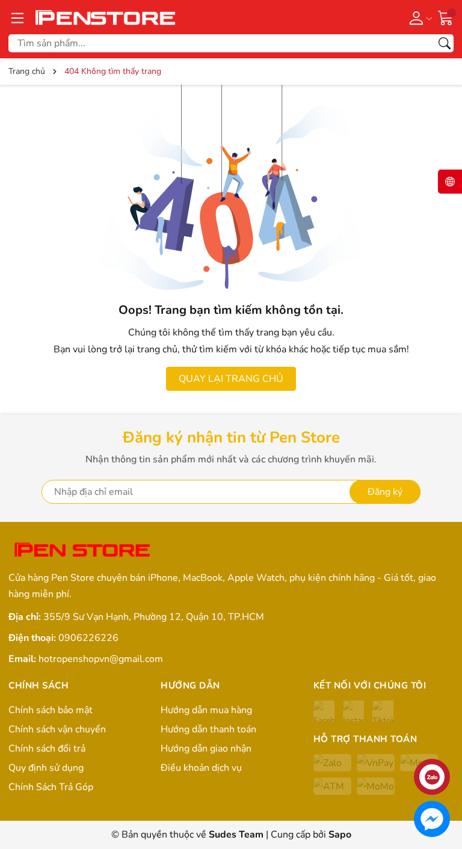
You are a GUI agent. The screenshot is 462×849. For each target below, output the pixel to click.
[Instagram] (353, 711)
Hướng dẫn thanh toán (208, 729)
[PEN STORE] (83, 550)
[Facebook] (323, 711)
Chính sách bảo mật (50, 710)
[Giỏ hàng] (446, 16)
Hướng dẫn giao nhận (206, 748)
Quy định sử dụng (46, 767)
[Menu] (17, 17)
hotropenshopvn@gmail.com (100, 659)
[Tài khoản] (418, 17)
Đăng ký (385, 491)
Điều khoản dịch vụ (201, 767)
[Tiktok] (382, 711)
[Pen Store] (107, 17)
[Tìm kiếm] (445, 43)
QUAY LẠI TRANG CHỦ (231, 378)
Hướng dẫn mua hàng (206, 710)
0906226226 (88, 638)
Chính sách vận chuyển (57, 729)
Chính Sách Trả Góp (50, 787)
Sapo (339, 834)
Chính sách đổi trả (46, 748)
